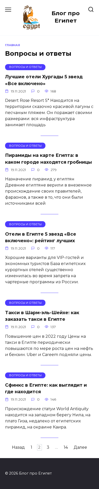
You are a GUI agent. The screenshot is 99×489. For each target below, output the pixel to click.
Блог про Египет (66, 17)
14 (66, 447)
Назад (18, 447)
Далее (80, 447)
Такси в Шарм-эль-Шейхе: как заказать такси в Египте (42, 316)
